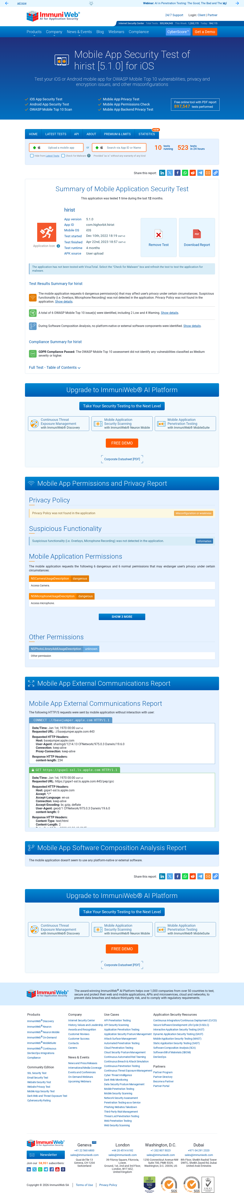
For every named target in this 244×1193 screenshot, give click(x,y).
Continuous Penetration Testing (122, 1066)
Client (201, 15)
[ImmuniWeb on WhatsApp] (40, 1168)
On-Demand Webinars (80, 1076)
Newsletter (48, 1155)
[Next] (237, 3)
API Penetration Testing (117, 1020)
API (76, 134)
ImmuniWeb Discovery (40, 1021)
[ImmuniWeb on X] (34, 1168)
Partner (212, 15)
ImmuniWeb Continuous (41, 1048)
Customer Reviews (78, 1034)
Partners (159, 1066)
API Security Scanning (116, 1024)
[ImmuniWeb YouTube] (57, 1168)
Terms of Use (84, 1185)
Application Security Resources (175, 1014)
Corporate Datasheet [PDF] (122, 459)
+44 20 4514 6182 (122, 1150)
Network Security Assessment (121, 1097)
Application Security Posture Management (128, 1034)
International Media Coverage (85, 1067)
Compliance (34, 1057)
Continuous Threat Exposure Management (128, 1070)
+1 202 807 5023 (161, 1150)
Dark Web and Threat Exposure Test (47, 1095)
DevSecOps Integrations (40, 1053)
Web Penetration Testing (118, 1120)
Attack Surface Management (120, 1038)
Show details (63, 301)
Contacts (73, 1043)
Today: (204, 23)
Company (75, 1014)
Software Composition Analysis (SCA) (174, 1047)
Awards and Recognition (82, 1029)
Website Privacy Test (38, 1086)
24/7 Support (174, 15)
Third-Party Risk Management (121, 1111)
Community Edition (40, 1067)
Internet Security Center (131, 23)
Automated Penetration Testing (121, 1043)
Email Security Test (37, 1077)
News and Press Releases (82, 1063)
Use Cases (111, 1014)
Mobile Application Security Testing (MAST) (177, 1038)
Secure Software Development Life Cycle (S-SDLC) (181, 1024)
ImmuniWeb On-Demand (42, 1037)
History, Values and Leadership (85, 1024)
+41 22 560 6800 (84, 1150)
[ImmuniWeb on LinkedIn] (29, 1168)
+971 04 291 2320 (198, 1150)
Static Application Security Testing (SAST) (176, 1043)
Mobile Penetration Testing (119, 1088)
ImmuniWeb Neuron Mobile (43, 1032)
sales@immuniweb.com (84, 1155)
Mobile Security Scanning (118, 1093)
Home (33, 134)
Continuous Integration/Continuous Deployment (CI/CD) (185, 1020)
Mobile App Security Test (41, 1091)
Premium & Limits (117, 134)
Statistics (149, 132)
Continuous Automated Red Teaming (125, 1056)
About (91, 134)
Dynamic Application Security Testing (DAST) (178, 1034)
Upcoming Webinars (79, 1081)
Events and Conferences (82, 1072)
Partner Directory (163, 1076)
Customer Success (78, 1038)
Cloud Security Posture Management (124, 1052)
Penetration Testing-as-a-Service (122, 1102)
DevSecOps (159, 1056)
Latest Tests (55, 134)
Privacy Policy (108, 1185)
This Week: (181, 23)
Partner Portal (161, 1086)
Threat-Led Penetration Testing (121, 1116)
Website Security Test (39, 1082)
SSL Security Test (37, 1073)
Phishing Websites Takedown (120, 1107)
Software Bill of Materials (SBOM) (172, 1052)
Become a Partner (163, 1081)
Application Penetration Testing (121, 1029)
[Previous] (7, 3)
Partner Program (163, 1072)
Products (33, 1014)
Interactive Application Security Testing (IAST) (178, 1029)
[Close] (224, 3)
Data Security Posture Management (124, 1084)
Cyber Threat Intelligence (118, 1075)
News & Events (78, 1057)
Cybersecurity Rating (39, 1100)
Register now (168, 3)
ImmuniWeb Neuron (39, 1026)
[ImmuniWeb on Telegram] (46, 1168)
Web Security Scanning (117, 1125)
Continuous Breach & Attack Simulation (126, 1061)
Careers (72, 1047)
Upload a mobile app (61, 147)
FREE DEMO (122, 443)
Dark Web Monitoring (116, 1079)
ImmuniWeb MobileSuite (41, 1043)
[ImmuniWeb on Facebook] (52, 1168)
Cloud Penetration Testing (118, 1047)
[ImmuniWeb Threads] (63, 1168)
